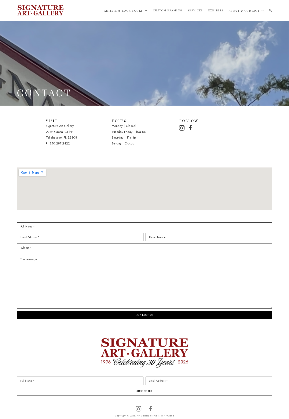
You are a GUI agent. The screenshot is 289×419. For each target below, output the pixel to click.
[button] (126, 10)
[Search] (270, 10)
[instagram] (181, 128)
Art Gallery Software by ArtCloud (155, 415)
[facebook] (190, 128)
